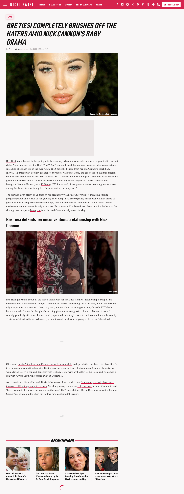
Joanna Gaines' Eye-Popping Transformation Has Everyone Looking (76, 476)
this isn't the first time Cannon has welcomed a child (45, 364)
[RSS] (158, 5)
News (42, 4)
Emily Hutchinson (16, 49)
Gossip (68, 4)
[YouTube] (122, 5)
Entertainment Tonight (33, 303)
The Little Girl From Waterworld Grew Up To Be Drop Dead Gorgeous (47, 476)
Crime (99, 4)
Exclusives (55, 4)
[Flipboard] (143, 5)
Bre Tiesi (11, 161)
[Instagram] (127, 5)
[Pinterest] (137, 5)
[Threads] (148, 5)
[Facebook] (117, 5)
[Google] (153, 5)
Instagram (72, 194)
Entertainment (84, 4)
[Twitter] (132, 5)
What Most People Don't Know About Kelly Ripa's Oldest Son (106, 476)
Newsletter (173, 4)
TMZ (53, 168)
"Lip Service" (84, 386)
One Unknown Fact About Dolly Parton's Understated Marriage (16, 476)
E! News (45, 184)
